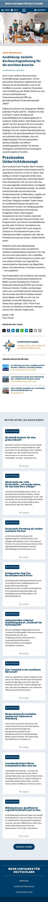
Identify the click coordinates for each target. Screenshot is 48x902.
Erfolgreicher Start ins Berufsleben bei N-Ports (24, 584)
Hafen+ (21, 393)
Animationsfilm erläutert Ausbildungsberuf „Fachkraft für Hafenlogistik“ (24, 632)
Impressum (24, 881)
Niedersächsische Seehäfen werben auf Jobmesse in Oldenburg (24, 726)
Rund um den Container (27, 370)
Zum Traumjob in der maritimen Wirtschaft (24, 679)
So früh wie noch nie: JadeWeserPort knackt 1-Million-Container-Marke (28, 366)
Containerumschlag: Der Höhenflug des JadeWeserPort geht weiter (27, 378)
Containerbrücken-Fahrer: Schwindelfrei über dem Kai (24, 773)
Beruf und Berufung (12, 53)
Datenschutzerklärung (24, 886)
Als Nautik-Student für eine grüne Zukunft (24, 447)
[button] (4, 330)
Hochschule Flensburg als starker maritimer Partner (24, 539)
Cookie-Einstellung (24, 892)
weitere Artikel (24, 846)
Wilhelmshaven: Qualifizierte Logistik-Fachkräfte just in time (24, 818)
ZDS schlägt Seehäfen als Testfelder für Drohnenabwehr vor (28, 389)
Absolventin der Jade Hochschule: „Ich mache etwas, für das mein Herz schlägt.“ (24, 493)
